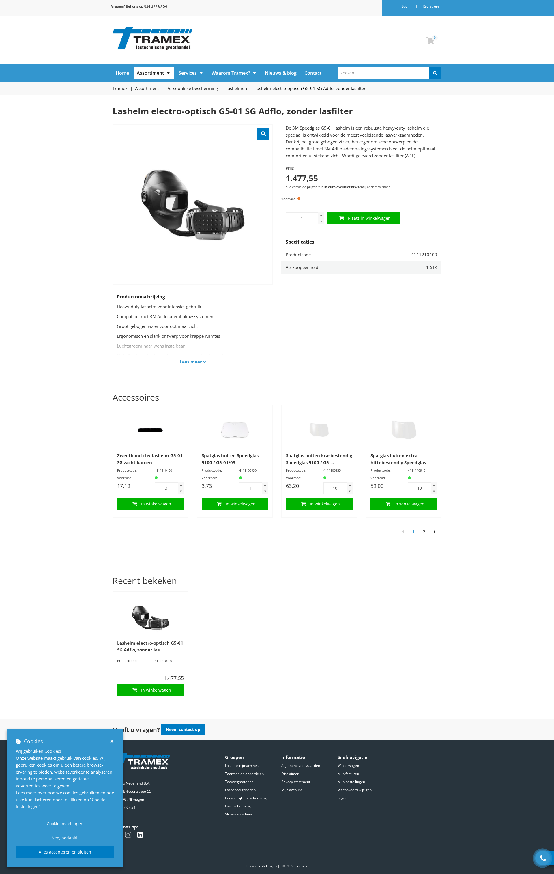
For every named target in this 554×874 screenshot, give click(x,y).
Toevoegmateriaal (239, 781)
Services (188, 73)
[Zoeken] (435, 73)
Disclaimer (290, 773)
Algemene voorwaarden (300, 765)
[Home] (193, 38)
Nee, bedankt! (64, 838)
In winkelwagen (156, 504)
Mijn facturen (348, 773)
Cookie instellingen (65, 823)
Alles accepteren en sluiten (65, 852)
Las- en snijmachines (242, 765)
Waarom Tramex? (231, 73)
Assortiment (150, 73)
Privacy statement (295, 781)
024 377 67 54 (124, 807)
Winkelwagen (348, 765)
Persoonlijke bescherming (246, 797)
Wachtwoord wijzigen (355, 789)
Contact (312, 73)
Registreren (432, 6)
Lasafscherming (238, 806)
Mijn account (291, 789)
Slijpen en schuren (239, 814)
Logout (343, 797)
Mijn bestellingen (351, 781)
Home (122, 73)
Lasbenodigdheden (240, 789)
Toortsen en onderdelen (244, 773)
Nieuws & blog (281, 73)
